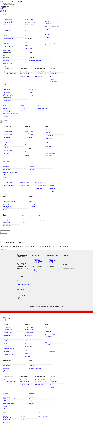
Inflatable (31, 196)
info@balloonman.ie (23, 284)
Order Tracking (52, 260)
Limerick (36, 271)
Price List (27, 45)
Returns (51, 261)
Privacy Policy (37, 260)
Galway (35, 270)
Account (51, 259)
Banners (22, 105)
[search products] (0, 232)
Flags (46, 19)
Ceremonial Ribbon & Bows (40, 68)
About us (36, 259)
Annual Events (7, 27)
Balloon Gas (6, 43)
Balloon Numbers (28, 27)
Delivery (51, 262)
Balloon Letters (28, 38)
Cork (35, 272)
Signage (4, 103)
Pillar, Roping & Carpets (24, 68)
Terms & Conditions (38, 261)
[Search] (1, 122)
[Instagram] (66, 260)
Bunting (39, 105)
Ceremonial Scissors (8, 68)
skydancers (5, 196)
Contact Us (36, 262)
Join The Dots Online (50, 306)
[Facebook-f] (64, 260)
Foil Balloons (27, 16)
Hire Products (53, 68)
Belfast (35, 273)
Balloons (4, 14)
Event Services (6, 66)
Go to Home (3, 249)
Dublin (35, 269)
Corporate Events (6, 50)
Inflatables (5, 84)
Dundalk (35, 274)
